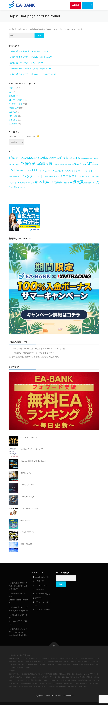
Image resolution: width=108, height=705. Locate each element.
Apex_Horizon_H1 (27, 496)
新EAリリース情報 (16, 100)
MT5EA (20, 171)
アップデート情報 (15, 104)
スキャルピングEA (58, 170)
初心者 (84, 176)
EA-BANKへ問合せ (42, 593)
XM (34, 170)
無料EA (48, 182)
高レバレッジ (20, 187)
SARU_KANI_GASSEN (29, 508)
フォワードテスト (51, 176)
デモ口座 (87, 171)
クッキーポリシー (42, 609)
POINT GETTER (27, 532)
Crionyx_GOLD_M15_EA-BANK (33, 461)
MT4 (91, 163)
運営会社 (38, 598)
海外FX (38, 182)
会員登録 (75, 5)
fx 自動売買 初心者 (67, 164)
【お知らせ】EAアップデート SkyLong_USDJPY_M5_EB (30, 68)
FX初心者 (28, 163)
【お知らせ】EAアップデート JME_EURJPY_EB (26, 63)
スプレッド (70, 170)
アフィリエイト (41, 585)
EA (10, 92)
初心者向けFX (14, 182)
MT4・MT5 (13, 116)
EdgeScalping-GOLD (29, 437)
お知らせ (12, 88)
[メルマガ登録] (24, 217)
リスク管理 (66, 176)
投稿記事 (12, 96)
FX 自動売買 (57, 164)
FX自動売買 (43, 164)
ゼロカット (79, 171)
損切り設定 (23, 183)
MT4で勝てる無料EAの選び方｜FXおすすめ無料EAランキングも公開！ (38, 348)
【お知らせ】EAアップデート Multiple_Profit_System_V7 (31, 57)
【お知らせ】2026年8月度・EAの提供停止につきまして (30, 51)
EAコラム (12, 112)
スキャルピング (44, 170)
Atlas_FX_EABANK (28, 484)
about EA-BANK (41, 577)
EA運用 (52, 157)
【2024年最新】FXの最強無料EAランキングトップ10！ (31, 352)
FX (77, 158)
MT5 (14, 170)
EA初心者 (35, 158)
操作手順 (31, 183)
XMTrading (13, 120)
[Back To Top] (54, 645)
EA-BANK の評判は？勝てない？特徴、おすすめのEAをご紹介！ (35, 357)
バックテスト (33, 175)
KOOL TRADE (26, 544)
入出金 (78, 176)
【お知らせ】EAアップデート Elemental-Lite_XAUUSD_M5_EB (32, 74)
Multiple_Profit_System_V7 (31, 449)
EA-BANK (16, 158)
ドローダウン (17, 176)
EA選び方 (62, 158)
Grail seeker (25, 520)
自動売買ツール (90, 182)
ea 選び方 (72, 158)
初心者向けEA (93, 176)
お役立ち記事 (14, 108)
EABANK (25, 158)
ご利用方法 (39, 581)
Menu (97, 5)
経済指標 (66, 183)
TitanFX (27, 170)
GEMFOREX (13, 124)
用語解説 (58, 182)
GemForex (80, 164)
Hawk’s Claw (25, 473)
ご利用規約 (39, 589)
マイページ (87, 5)
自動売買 (76, 181)
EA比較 (44, 158)
